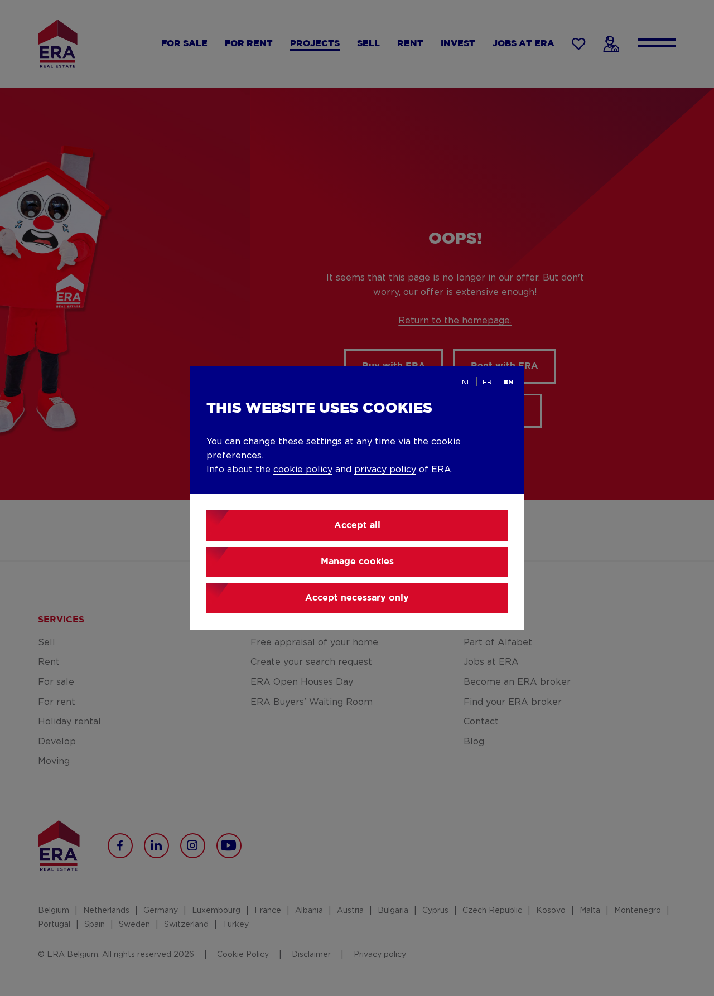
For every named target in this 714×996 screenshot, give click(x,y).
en (508, 382)
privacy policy (385, 469)
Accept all (357, 525)
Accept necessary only (357, 598)
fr (487, 382)
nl (466, 382)
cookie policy (302, 469)
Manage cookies (357, 562)
